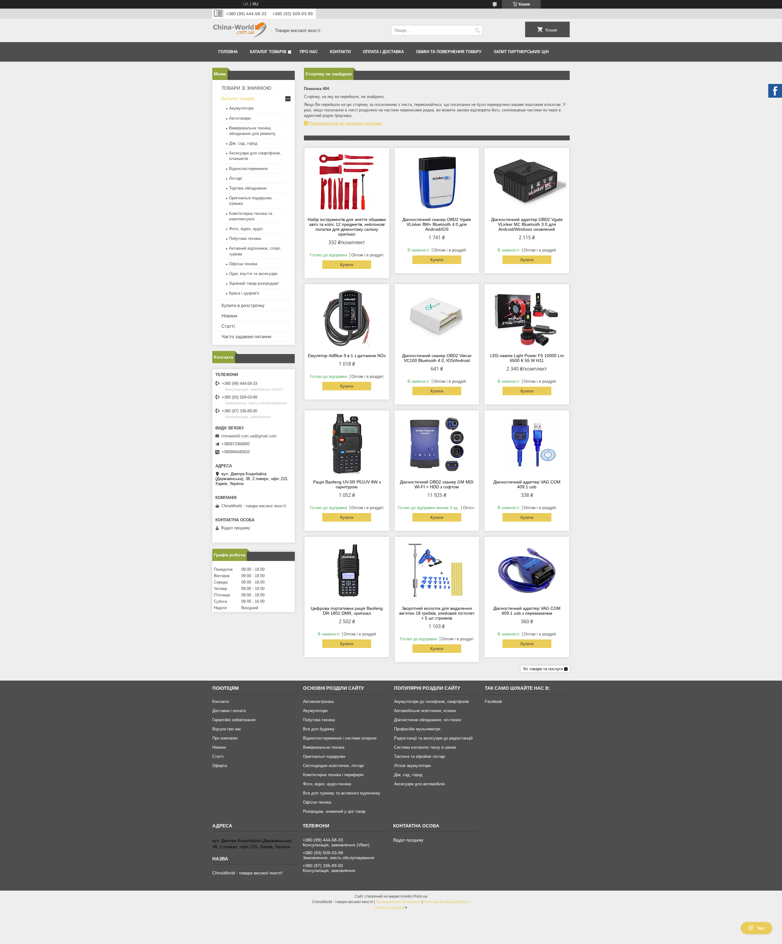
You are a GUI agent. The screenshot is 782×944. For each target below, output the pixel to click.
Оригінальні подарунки (324, 756)
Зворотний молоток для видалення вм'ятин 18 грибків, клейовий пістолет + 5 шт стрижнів (436, 613)
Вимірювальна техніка (323, 747)
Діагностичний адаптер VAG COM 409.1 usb (527, 484)
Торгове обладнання (247, 188)
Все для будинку (318, 729)
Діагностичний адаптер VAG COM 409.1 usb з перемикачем (527, 611)
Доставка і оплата (229, 710)
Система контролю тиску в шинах (425, 747)
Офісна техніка (243, 264)
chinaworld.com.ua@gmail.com (248, 436)
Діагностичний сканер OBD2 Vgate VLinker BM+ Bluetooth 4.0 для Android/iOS (436, 224)
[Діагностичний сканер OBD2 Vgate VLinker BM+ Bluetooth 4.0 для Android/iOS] (437, 181)
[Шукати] (477, 30)
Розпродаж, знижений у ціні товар (334, 811)
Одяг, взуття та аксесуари (253, 273)
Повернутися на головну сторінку (345, 123)
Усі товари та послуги (543, 669)
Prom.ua (420, 896)
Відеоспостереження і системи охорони (339, 738)
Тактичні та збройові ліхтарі (419, 756)
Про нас (309, 51)
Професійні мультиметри (417, 729)
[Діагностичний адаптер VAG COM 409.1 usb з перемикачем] (527, 570)
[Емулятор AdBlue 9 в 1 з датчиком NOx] (347, 317)
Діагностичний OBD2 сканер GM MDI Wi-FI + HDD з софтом (436, 484)
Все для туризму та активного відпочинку (341, 793)
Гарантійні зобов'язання (233, 720)
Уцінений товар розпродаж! (254, 283)
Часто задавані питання (246, 336)
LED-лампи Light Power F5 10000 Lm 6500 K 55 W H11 (527, 358)
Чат (761, 928)
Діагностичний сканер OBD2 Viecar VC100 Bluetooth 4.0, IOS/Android (437, 358)
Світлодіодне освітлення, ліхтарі (333, 765)
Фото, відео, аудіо (246, 228)
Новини (229, 315)
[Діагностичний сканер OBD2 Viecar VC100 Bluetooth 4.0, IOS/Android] (437, 317)
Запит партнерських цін (521, 51)
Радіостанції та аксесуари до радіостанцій (433, 738)
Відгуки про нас (226, 729)
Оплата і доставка (383, 51)
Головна (228, 51)
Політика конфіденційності (446, 902)
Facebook (493, 701)
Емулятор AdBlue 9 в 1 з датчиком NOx (347, 355)
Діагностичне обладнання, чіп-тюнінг (428, 720)
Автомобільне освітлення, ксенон (425, 710)
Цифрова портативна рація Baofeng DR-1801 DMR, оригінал (347, 611)
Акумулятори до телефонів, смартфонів (431, 701)
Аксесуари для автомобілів (419, 784)
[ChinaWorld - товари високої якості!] (239, 30)
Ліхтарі (235, 178)
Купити (346, 264)
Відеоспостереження (248, 168)
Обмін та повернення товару (448, 51)
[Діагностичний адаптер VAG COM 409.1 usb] (527, 444)
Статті (228, 326)
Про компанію (225, 738)
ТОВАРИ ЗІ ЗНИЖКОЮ (246, 88)
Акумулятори (241, 108)
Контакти (340, 51)
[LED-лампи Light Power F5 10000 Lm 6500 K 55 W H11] (527, 317)
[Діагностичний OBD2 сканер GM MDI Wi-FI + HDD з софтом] (437, 444)
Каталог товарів (268, 51)
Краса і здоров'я (244, 293)
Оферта (219, 765)
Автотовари (239, 118)
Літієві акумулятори (412, 765)
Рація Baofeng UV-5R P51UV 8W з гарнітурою (347, 484)
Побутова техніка (245, 238)
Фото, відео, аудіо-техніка (327, 784)
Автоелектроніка (318, 701)
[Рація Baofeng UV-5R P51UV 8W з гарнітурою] (347, 444)
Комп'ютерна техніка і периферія (333, 774)
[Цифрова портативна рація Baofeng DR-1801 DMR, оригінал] (347, 570)
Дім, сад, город (243, 143)
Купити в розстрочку (243, 305)
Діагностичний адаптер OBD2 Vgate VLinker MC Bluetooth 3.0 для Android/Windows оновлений (527, 224)
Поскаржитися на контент (398, 902)
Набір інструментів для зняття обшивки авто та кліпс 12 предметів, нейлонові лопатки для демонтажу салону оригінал (347, 227)
